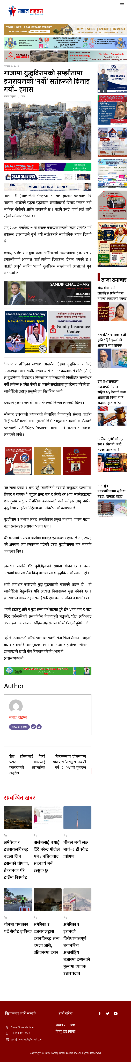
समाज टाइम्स (10, 96)
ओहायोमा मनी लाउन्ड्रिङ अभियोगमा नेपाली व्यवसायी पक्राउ (112, 293)
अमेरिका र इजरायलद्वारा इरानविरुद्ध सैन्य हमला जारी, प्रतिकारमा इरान (47, 938)
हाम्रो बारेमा (65, 1013)
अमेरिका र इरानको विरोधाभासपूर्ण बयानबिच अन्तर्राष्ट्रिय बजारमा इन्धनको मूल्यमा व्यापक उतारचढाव (76, 949)
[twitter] (107, 1013)
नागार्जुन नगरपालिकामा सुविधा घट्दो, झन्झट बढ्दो (112, 491)
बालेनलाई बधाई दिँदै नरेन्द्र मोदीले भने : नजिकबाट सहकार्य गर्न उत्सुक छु (47, 856)
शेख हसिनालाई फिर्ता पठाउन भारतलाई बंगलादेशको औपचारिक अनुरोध (27, 765)
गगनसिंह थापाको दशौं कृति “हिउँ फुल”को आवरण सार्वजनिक (112, 340)
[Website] (33, 726)
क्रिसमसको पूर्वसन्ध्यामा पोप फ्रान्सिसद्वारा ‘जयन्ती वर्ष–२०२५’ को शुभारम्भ (69, 762)
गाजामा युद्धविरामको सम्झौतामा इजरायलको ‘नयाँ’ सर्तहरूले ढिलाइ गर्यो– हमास (47, 81)
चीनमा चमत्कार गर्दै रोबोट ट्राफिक (18, 928)
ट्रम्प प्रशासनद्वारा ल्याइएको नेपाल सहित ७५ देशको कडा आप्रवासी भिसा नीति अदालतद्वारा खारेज (112, 392)
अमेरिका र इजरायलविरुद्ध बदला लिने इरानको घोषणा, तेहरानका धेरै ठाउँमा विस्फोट (16, 860)
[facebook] (99, 1013)
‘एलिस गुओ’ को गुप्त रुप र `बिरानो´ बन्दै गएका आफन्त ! (111, 444)
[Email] (39, 726)
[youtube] (115, 1013)
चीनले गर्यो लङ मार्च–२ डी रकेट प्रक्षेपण (75, 849)
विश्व (23, 96)
